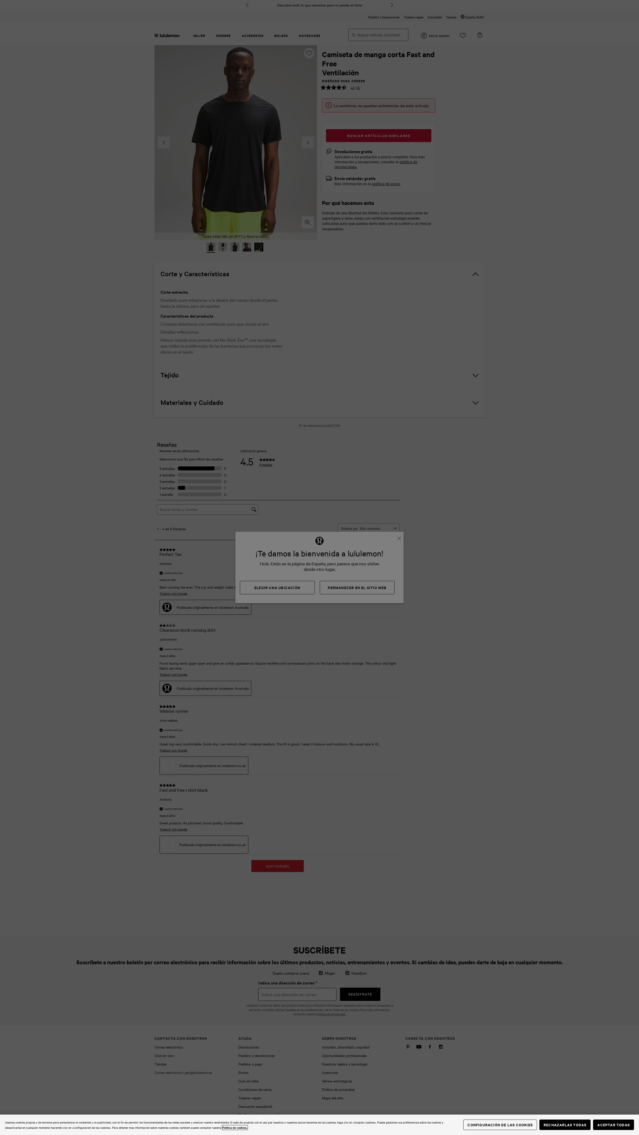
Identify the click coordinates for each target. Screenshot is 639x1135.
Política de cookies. (234, 1128)
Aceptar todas (613, 1124)
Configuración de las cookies (500, 1124)
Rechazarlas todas (565, 1124)
